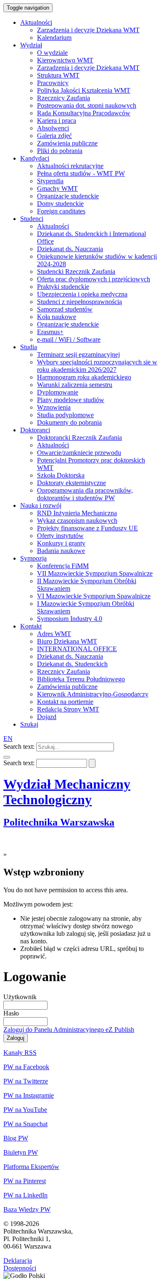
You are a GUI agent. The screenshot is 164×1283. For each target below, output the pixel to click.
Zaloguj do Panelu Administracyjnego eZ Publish (68, 1029)
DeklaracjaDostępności (19, 1264)
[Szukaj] (6, 757)
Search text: (18, 746)
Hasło (11, 1013)
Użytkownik (20, 996)
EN (8, 738)
